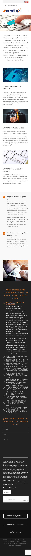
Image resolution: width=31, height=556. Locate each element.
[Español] (27, 1)
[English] (25, 1)
